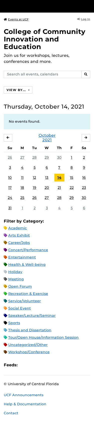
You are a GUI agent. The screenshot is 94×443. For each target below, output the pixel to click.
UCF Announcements (23, 395)
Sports (14, 323)
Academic (17, 228)
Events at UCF (18, 19)
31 (10, 208)
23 (84, 187)
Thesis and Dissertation (29, 330)
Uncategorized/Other (28, 344)
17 (10, 187)
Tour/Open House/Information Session (43, 337)
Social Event (19, 308)
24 (10, 197)
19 (34, 187)
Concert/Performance (28, 250)
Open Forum (20, 286)
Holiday (15, 272)
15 (71, 177)
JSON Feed (58, 365)
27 (22, 157)
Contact (11, 413)
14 (59, 177)
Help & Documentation (25, 404)
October (47, 135)
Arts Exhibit (19, 235)
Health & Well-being (27, 264)
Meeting (16, 279)
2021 (47, 140)
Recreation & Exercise (28, 293)
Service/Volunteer (24, 301)
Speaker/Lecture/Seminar (32, 315)
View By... (17, 90)
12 (34, 177)
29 (47, 157)
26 (10, 157)
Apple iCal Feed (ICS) (24, 365)
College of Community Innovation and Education (44, 39)
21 (59, 187)
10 (10, 177)
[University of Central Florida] (38, 6)
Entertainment (22, 257)
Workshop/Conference (29, 352)
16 (84, 177)
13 (46, 177)
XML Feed (49, 365)
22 (72, 187)
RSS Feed (41, 365)
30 (59, 157)
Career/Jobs (19, 242)
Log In (85, 19)
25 (22, 197)
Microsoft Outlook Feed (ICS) (32, 365)
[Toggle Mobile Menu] (89, 6)
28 (34, 157)
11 (22, 177)
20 (47, 187)
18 (22, 187)
